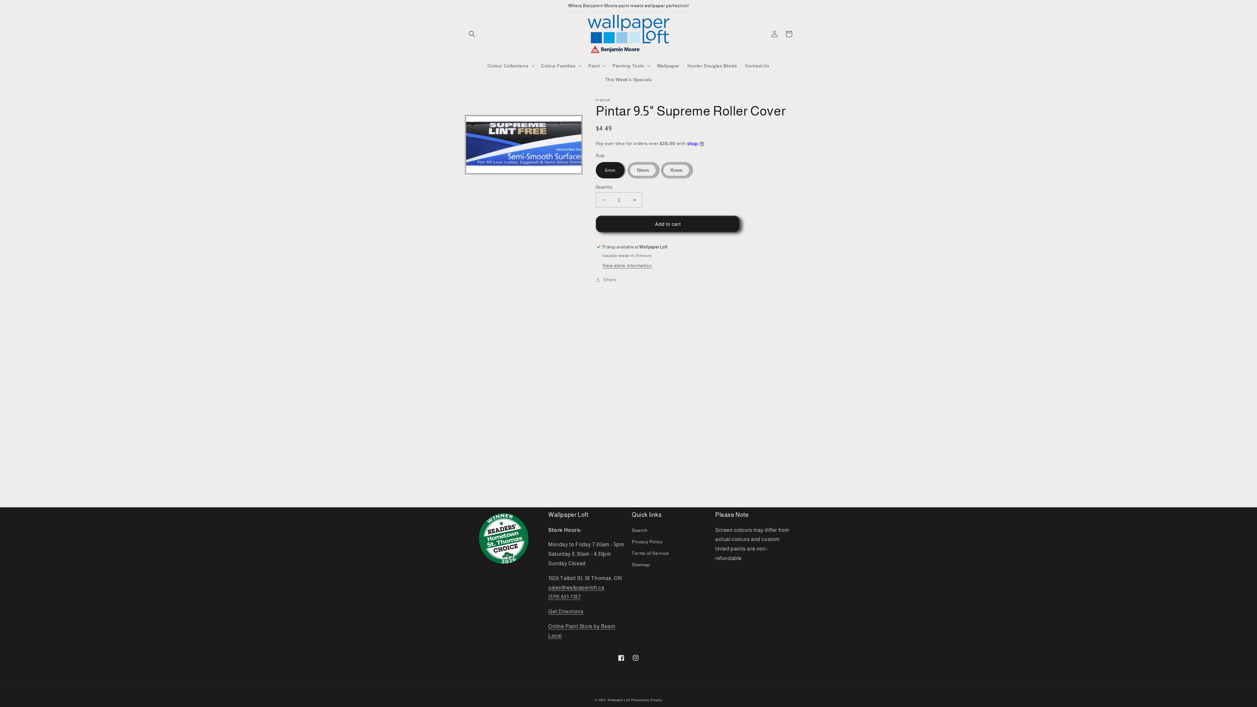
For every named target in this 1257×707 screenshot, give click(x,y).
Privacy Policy (647, 541)
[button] (472, 34)
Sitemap (641, 564)
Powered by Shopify (647, 700)
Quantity (604, 187)
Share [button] (610, 279)
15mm (676, 170)
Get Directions (565, 611)
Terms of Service (650, 553)
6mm (610, 170)
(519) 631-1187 (564, 597)
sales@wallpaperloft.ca (576, 587)
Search (640, 530)
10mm (643, 170)
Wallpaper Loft (619, 700)
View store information (627, 265)
